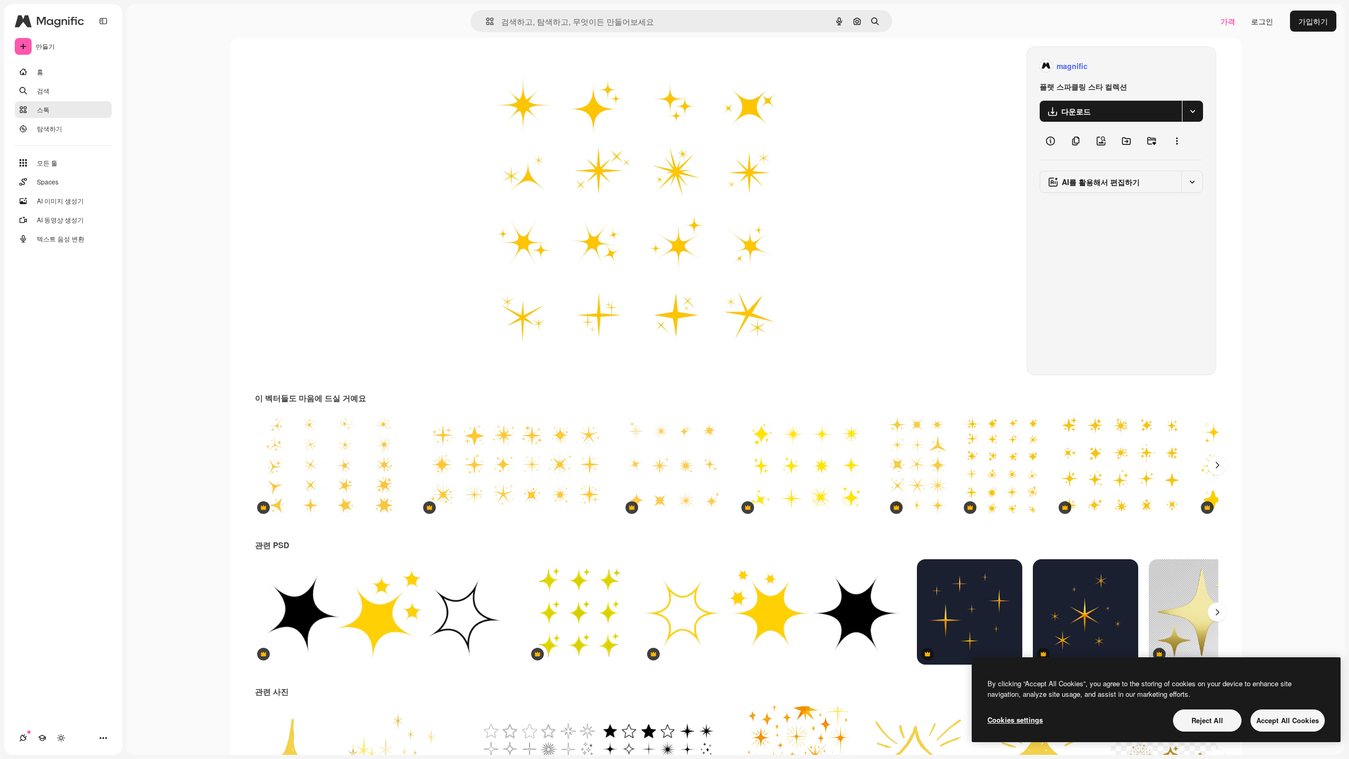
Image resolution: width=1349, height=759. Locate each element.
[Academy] (42, 737)
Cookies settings (1015, 720)
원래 (533, 66)
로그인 (1262, 21)
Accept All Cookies (1287, 720)
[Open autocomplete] (485, 21)
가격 (1227, 21)
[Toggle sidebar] (103, 21)
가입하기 (1313, 21)
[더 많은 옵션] (1176, 140)
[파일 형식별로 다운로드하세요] (1192, 111)
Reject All (1207, 720)
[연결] (23, 737)
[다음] (1217, 465)
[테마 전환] (61, 737)
